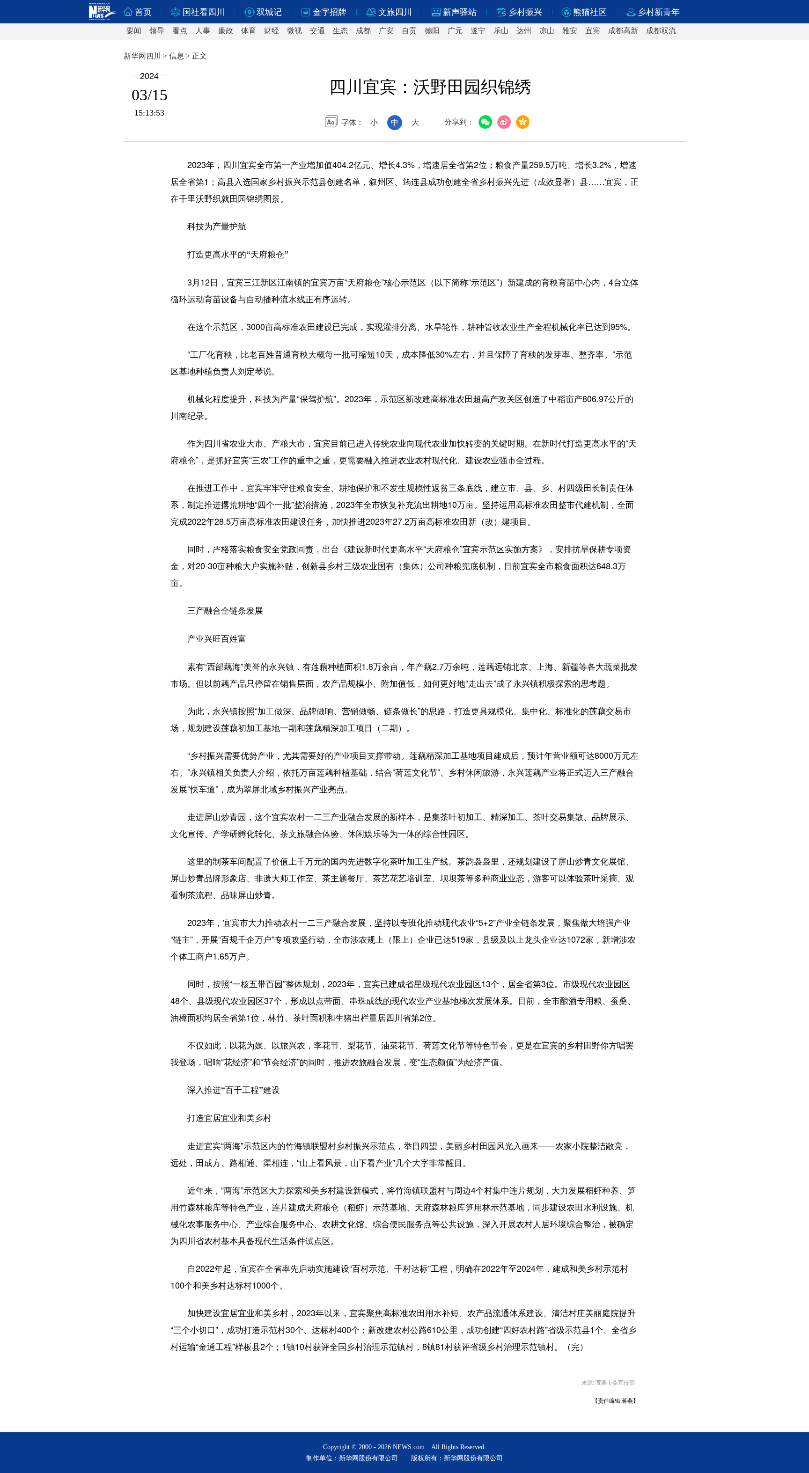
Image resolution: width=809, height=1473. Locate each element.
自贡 (409, 31)
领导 (156, 31)
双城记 (269, 12)
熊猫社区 (590, 12)
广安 (386, 31)
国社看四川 (204, 12)
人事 (202, 31)
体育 (248, 31)
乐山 (500, 31)
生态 (340, 31)
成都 (363, 31)
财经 (271, 31)
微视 (294, 31)
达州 (523, 31)
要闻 (133, 31)
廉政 (225, 31)
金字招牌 (329, 12)
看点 (179, 31)
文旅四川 (395, 12)
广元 (455, 31)
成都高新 (623, 31)
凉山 (546, 31)
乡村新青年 (659, 12)
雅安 (569, 31)
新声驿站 (460, 12)
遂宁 (478, 31)
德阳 (432, 31)
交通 (317, 31)
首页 (143, 12)
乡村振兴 (525, 12)
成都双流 (661, 31)
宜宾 (592, 31)
